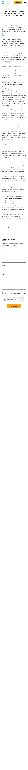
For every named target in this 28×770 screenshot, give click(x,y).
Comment (5, 250)
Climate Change (6, 227)
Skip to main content (8, 4)
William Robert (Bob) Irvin (12, 19)
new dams (15, 135)
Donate (18, 2)
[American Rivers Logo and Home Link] (6, 2)
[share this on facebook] (16, 25)
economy (11, 111)
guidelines (7, 218)
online (11, 216)
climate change (8, 139)
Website (4, 284)
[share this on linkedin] (21, 25)
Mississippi (9, 61)
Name (4, 265)
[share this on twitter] (6, 25)
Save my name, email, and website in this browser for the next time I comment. (15, 294)
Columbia (7, 59)
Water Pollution (14, 227)
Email (4, 275)
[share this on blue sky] (11, 25)
